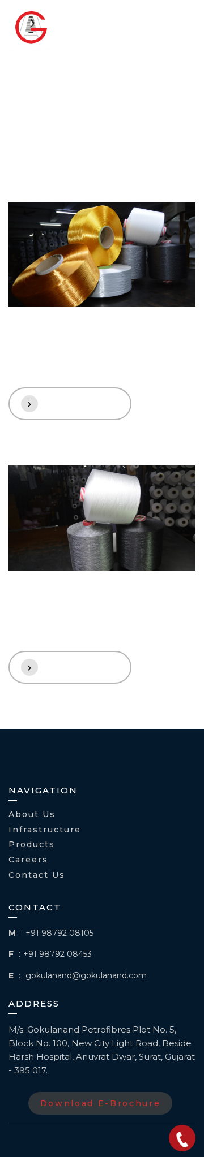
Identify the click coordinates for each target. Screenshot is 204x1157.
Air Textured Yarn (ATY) (85, 613)
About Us (32, 814)
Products (31, 844)
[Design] (102, 255)
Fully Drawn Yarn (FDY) (83, 350)
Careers (28, 860)
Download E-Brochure (100, 1103)
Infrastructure (44, 830)
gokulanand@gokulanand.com (86, 975)
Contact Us (36, 875)
